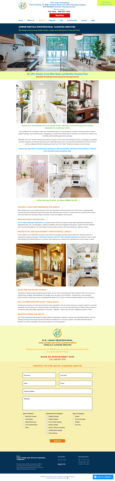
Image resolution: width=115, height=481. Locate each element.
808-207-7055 (64, 12)
